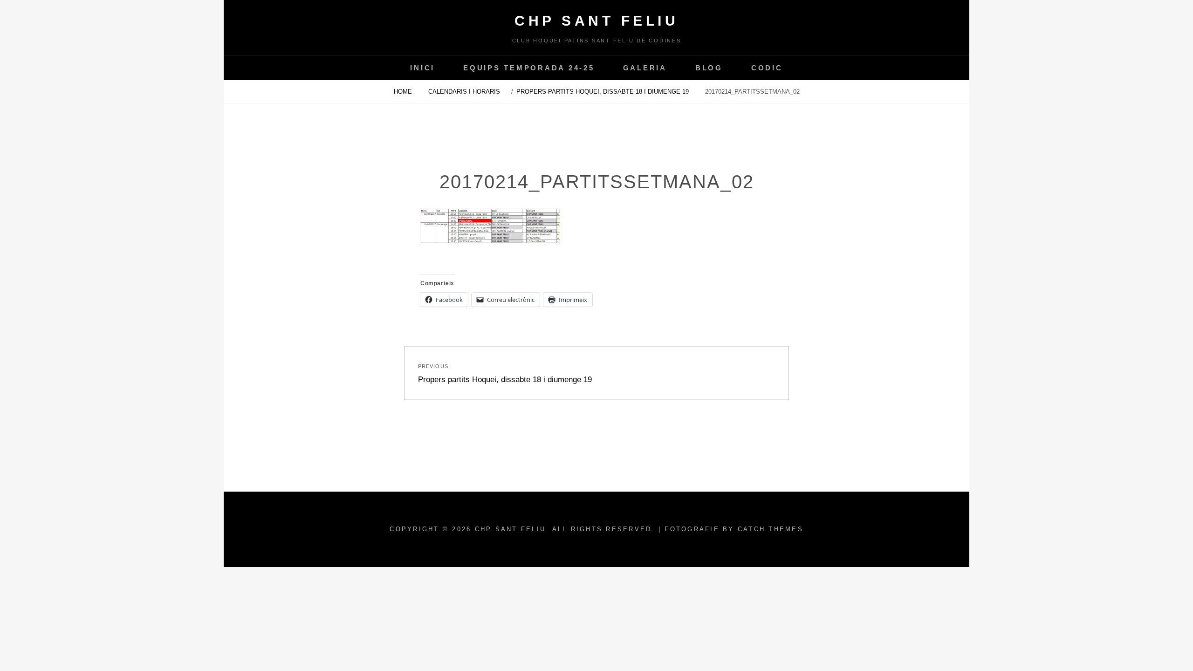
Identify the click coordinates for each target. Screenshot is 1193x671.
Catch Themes (770, 529)
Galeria (645, 68)
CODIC (767, 68)
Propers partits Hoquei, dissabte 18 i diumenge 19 (603, 91)
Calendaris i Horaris (464, 91)
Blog (709, 68)
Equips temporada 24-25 (529, 68)
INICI (422, 68)
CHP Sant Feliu (596, 20)
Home (404, 91)
